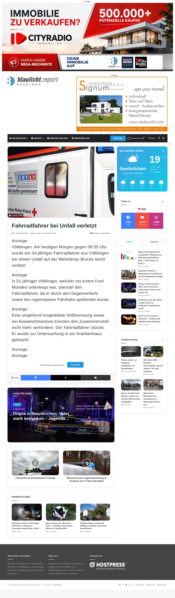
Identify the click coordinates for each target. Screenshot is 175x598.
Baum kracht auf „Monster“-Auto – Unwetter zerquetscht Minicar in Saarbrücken (59, 525)
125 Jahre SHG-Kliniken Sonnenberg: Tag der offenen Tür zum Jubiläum (153, 365)
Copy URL (75, 365)
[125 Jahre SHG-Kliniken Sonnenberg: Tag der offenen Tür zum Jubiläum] (153, 351)
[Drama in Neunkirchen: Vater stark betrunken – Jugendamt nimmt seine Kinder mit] (128, 287)
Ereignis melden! (58, 138)
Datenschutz (162, 585)
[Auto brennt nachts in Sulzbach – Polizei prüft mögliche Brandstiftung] (128, 319)
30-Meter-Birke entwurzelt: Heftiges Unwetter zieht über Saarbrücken (93, 525)
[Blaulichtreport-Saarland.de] (33, 81)
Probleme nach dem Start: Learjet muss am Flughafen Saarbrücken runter (39, 416)
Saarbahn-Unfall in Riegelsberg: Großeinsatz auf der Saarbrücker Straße (150, 274)
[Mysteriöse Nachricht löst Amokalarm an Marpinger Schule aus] (153, 384)
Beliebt (129, 242)
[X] (66, 377)
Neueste (154, 242)
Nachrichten (18, 138)
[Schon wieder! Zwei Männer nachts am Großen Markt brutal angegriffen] (131, 384)
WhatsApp (118, 138)
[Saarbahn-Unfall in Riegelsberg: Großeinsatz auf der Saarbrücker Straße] (128, 274)
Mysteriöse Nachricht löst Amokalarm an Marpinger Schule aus (151, 399)
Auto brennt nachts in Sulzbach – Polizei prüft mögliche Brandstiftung (149, 319)
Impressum (150, 585)
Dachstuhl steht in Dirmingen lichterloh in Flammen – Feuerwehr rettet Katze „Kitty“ (26, 525)
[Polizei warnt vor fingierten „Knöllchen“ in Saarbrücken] (131, 351)
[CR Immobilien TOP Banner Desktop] (87, 37)
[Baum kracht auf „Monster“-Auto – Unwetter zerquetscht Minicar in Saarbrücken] (61, 512)
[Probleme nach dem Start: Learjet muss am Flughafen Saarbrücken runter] (128, 303)
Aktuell (17, 404)
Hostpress (58, 585)
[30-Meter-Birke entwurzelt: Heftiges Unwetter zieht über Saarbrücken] (95, 512)
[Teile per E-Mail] (95, 377)
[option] (61, 415)
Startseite (140, 585)
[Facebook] (36, 377)
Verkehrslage (81, 138)
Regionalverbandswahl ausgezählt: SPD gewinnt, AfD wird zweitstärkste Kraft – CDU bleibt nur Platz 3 (150, 257)
